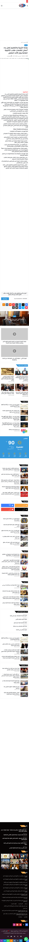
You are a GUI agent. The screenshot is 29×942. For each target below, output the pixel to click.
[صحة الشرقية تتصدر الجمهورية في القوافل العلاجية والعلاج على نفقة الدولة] (24, 556)
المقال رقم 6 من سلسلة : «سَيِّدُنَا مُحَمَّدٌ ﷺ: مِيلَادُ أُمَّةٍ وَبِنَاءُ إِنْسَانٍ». (10, 405)
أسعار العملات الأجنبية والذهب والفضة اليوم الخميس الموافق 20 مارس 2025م (15, 891)
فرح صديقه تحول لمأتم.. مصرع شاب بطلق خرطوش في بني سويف (11, 543)
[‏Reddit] (10, 304)
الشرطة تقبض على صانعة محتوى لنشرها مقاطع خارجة (11, 519)
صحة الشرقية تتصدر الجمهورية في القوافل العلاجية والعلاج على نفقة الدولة (10, 555)
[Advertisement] (14, 24)
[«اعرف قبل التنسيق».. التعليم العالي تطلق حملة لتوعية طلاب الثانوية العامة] (5, 856)
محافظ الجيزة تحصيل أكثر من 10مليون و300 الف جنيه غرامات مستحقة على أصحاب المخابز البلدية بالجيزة (10, 481)
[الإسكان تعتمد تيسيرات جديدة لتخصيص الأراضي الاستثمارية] (14, 856)
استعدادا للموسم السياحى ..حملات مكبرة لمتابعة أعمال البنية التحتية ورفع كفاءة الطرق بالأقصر (7, 378)
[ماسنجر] (20, 307)
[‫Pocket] (26, 307)
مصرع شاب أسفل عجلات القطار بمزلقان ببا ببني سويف (11, 537)
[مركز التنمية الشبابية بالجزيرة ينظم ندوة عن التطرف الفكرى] (24, 682)
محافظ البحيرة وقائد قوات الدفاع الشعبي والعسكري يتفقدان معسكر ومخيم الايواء (11, 597)
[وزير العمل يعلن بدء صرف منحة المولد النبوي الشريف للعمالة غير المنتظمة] (21, 387)
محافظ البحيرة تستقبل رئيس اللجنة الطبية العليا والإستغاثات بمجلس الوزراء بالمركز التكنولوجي (21, 378)
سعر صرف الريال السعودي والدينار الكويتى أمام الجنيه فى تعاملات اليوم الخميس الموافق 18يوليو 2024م (15, 914)
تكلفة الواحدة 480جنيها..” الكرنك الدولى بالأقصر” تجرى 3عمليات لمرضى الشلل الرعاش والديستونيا (10, 561)
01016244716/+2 (7, 933)
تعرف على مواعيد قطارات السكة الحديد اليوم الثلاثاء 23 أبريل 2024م (15, 905)
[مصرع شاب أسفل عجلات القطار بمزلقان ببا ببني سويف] (24, 538)
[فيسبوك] (26, 304)
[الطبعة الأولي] (22, 6)
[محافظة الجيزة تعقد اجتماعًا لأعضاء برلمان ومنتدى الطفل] (24, 604)
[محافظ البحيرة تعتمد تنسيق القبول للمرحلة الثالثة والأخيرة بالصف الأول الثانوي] (24, 488)
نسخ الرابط (5, 298)
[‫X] (23, 304)
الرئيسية (25, 42)
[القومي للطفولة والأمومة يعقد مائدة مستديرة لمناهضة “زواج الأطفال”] (24, 694)
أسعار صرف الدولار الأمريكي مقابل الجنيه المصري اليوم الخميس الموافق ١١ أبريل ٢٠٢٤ (14, 898)
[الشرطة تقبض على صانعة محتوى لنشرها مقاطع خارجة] (24, 520)
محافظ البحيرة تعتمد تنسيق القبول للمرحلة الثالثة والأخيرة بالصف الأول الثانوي (10, 487)
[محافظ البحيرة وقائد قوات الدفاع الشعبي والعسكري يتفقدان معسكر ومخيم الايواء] (24, 598)
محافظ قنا (20, 916)
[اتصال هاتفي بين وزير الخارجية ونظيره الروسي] (14, 861)
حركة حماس (25, 908)
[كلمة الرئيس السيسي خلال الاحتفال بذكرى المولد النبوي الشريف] (24, 645)
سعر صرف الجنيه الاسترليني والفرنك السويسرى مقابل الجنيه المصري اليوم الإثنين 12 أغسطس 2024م (14, 911)
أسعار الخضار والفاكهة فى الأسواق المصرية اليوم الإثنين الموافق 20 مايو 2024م (15, 880)
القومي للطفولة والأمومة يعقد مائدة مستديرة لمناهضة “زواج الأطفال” (11, 693)
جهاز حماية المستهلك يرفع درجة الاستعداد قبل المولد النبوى (10, 591)
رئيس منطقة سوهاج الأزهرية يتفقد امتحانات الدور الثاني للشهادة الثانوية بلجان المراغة (10, 657)
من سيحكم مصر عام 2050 (14, 429)
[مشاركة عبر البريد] (16, 307)
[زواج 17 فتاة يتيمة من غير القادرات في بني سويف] (24, 586)
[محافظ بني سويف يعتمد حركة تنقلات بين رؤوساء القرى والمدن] (7, 387)
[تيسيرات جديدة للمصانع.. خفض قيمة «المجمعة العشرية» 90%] (5, 861)
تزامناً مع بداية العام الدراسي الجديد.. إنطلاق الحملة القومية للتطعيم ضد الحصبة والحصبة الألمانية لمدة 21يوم (10, 568)
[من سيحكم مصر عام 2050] (24, 431)
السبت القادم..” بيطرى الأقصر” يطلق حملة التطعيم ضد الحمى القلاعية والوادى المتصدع (10, 493)
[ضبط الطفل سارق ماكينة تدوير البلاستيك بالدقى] (24, 526)
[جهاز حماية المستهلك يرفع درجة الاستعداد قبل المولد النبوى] (24, 592)
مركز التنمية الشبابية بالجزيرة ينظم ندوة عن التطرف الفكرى (10, 681)
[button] (26, 939)
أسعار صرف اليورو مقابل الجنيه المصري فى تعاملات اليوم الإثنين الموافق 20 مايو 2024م (14, 901)
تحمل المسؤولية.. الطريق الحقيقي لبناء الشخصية (11, 687)
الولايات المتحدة (13, 903)
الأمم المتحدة (20, 903)
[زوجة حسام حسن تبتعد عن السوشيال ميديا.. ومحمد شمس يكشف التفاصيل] (24, 670)
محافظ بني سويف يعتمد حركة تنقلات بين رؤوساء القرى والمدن (7, 392)
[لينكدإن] (20, 304)
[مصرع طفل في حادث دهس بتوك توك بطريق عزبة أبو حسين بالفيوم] (24, 532)
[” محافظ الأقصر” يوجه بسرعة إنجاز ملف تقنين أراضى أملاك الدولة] (24, 475)
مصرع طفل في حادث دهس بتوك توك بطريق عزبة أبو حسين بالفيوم (10, 531)
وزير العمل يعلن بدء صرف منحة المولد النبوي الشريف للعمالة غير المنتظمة (22, 393)
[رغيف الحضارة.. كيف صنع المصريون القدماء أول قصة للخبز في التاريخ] (24, 412)
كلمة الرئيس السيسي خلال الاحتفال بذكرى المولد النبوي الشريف (10, 644)
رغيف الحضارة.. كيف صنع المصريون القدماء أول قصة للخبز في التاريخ (10, 411)
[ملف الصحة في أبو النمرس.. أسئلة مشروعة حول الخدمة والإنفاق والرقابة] (24, 574)
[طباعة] (13, 307)
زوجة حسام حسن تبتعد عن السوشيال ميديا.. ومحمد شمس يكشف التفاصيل (10, 669)
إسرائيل (26, 903)
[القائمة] (1, 6)
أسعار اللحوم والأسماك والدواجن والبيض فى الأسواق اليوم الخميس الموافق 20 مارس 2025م (14, 895)
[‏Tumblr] (16, 304)
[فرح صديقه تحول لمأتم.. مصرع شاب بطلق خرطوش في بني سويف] (24, 544)
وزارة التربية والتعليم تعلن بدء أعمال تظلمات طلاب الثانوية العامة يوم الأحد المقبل (14, 294)
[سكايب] (23, 307)
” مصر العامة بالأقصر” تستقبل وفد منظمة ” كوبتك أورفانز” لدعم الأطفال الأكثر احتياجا (10, 469)
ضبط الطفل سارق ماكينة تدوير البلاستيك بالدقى (11, 525)
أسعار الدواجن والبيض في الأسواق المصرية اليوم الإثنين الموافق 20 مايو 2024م (15, 885)
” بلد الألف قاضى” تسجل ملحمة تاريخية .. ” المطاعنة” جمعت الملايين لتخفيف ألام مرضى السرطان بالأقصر (10, 675)
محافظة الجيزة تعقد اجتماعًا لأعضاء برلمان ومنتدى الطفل (10, 603)
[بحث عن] (27, 6)
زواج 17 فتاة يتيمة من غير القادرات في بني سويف (10, 585)
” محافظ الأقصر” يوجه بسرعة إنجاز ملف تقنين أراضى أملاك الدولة (14, 319)
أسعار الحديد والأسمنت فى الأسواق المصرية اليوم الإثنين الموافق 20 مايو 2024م (15, 876)
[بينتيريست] (13, 304)
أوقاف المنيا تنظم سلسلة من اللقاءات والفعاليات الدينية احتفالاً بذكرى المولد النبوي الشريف (10, 651)
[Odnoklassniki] (3, 304)
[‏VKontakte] (7, 304)
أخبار (22, 42)
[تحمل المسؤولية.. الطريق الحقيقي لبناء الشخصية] (24, 688)
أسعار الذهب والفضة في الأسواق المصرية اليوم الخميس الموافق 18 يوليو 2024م (15, 888)
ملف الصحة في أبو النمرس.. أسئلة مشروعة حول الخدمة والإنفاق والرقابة (10, 574)
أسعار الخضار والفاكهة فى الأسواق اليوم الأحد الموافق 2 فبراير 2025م (15, 882)
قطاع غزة (25, 916)
